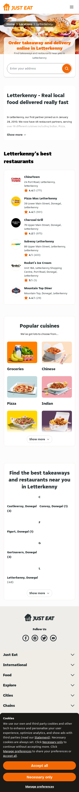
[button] (66, 68)
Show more (15, 135)
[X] (44, 638)
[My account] (71, 7)
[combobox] (34, 68)
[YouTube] (53, 638)
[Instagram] (35, 638)
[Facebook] (26, 638)
